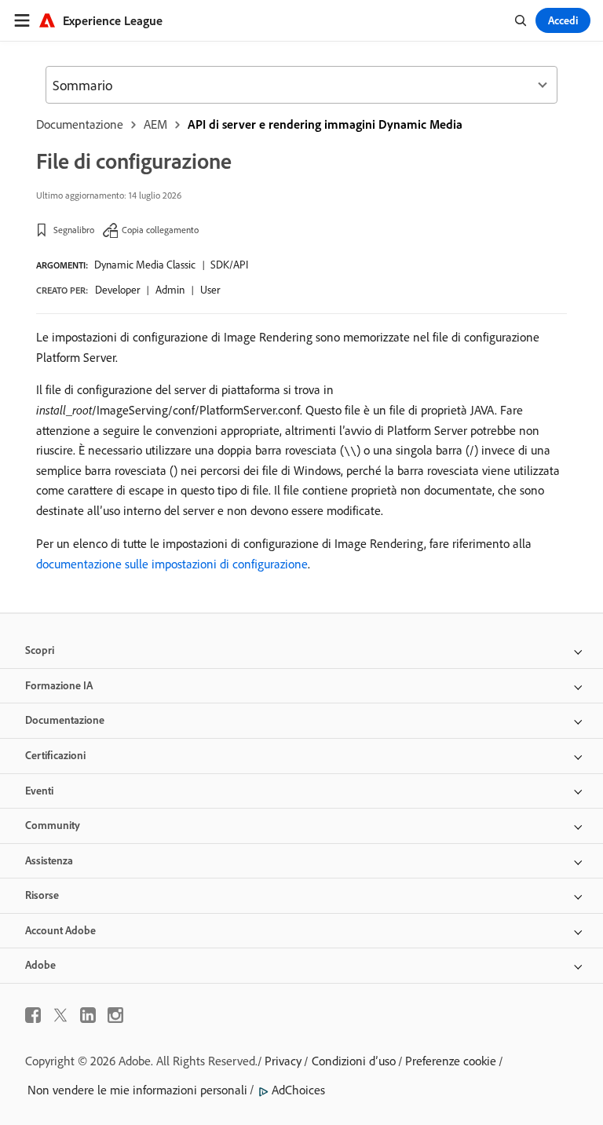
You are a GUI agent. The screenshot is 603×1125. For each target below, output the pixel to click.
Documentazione (79, 124)
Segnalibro (73, 230)
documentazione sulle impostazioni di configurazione (172, 564)
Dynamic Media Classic (145, 265)
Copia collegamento (160, 230)
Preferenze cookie (450, 1060)
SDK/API (229, 265)
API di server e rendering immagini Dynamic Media (325, 124)
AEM (155, 124)
